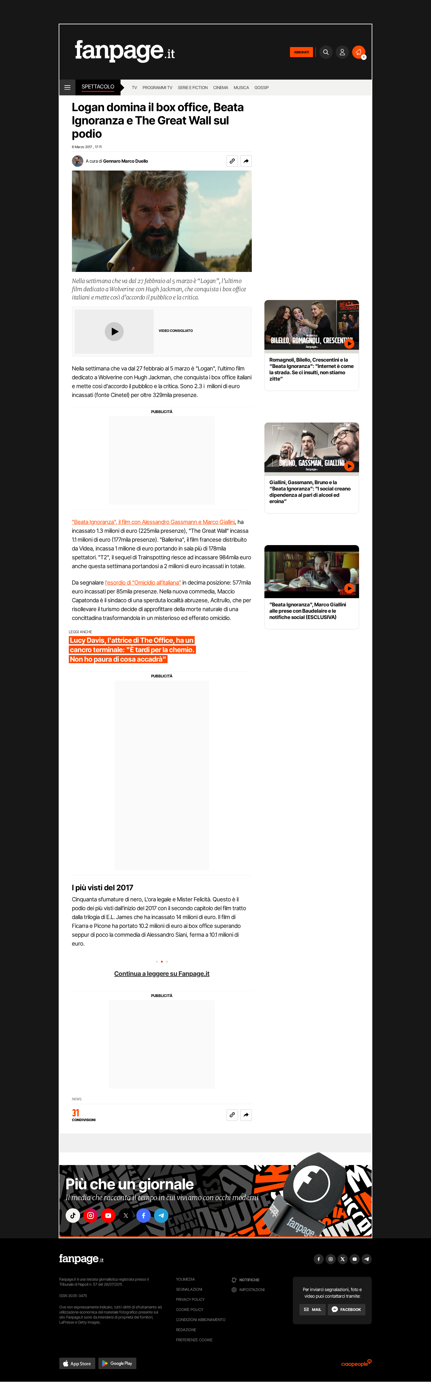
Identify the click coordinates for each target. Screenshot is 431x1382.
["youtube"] (108, 1215)
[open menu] (67, 87)
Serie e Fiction (193, 87)
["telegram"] (161, 1215)
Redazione (186, 1329)
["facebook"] (143, 1215)
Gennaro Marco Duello (125, 161)
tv (134, 87)
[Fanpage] (81, 1259)
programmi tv (157, 87)
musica (241, 87)
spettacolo (98, 86)
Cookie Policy (189, 1309)
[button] (246, 161)
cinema (220, 87)
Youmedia (185, 1279)
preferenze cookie (194, 1339)
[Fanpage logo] (117, 52)
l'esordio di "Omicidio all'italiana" (143, 582)
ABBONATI (301, 52)
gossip (262, 87)
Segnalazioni (189, 1289)
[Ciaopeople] (356, 1365)
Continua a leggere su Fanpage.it (162, 973)
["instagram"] (90, 1215)
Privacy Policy (190, 1299)
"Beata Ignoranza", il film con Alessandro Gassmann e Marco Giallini (153, 522)
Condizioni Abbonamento (201, 1319)
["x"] (126, 1215)
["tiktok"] (73, 1215)
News (77, 1099)
